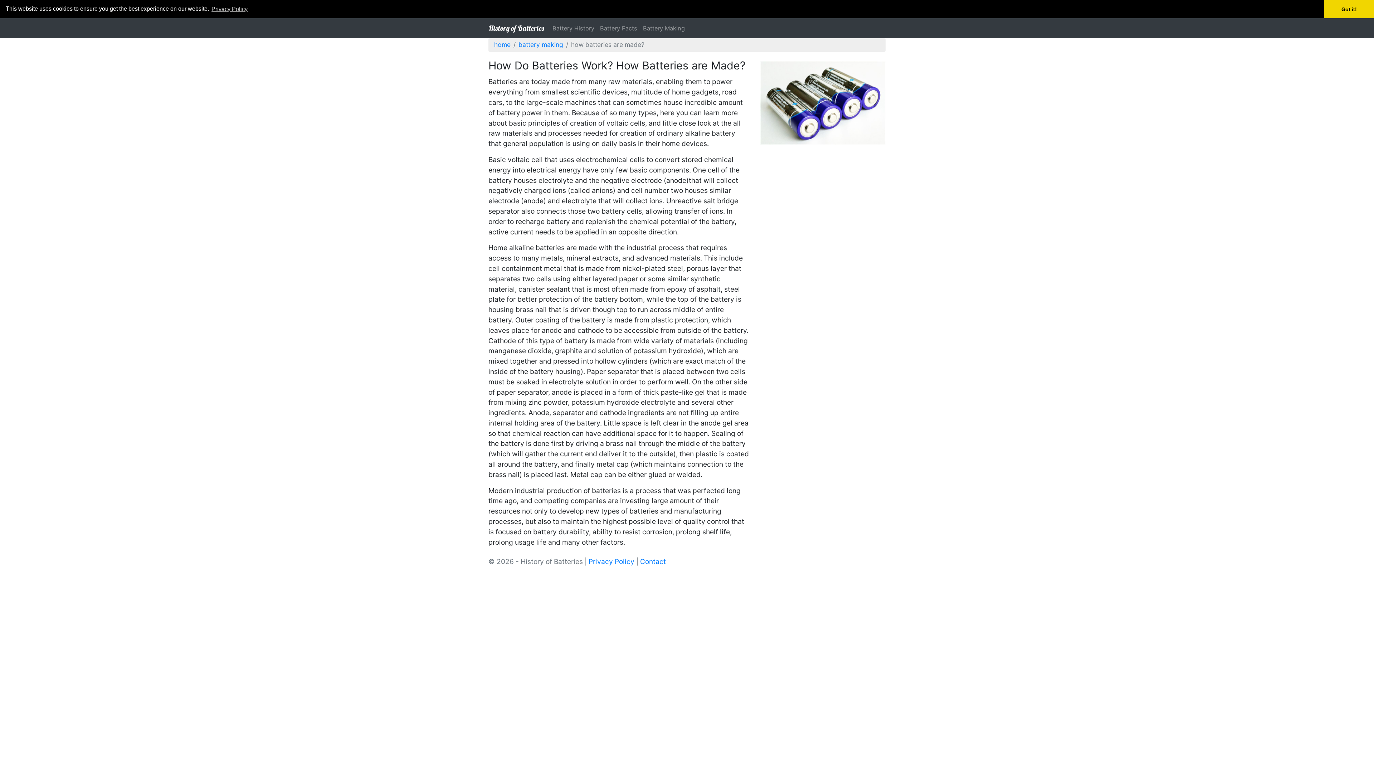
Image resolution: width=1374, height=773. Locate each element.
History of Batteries (516, 28)
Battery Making (664, 28)
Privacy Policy (611, 561)
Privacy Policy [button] (229, 9)
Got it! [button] (1349, 9)
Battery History (573, 28)
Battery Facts (618, 28)
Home (502, 44)
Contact (653, 561)
